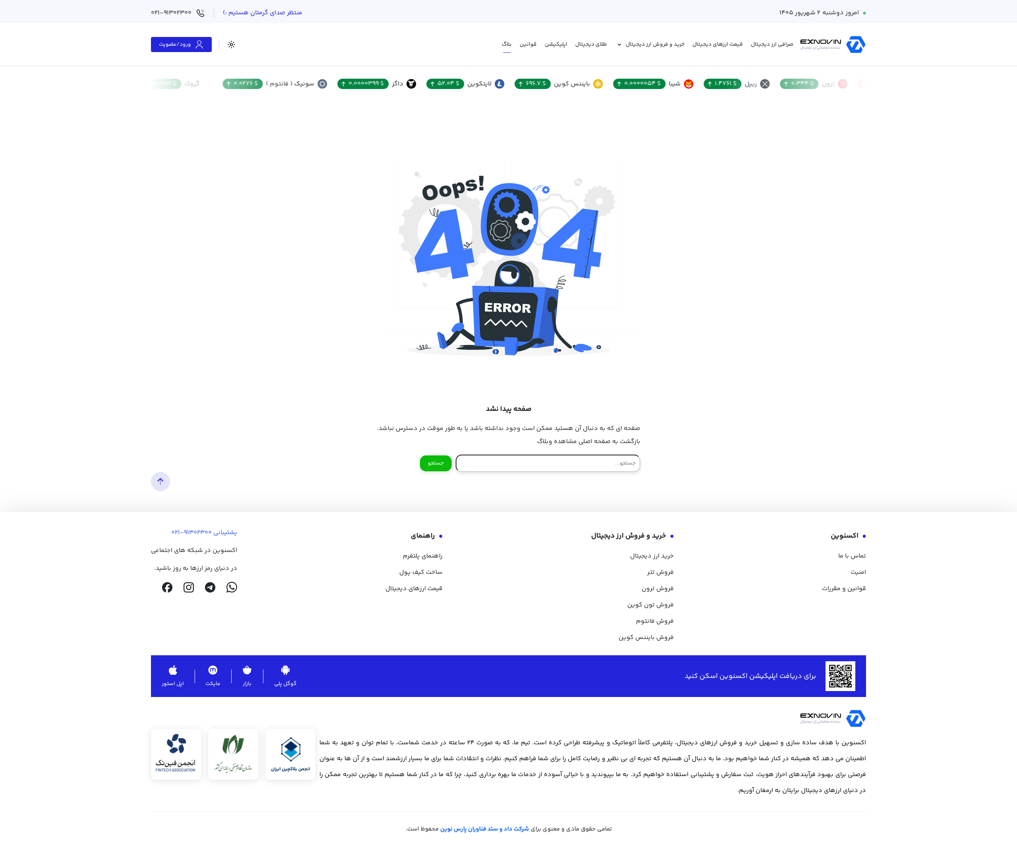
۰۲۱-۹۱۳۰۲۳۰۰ (171, 13)
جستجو (436, 463)
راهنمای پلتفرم (423, 556)
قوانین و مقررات (844, 589)
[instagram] (188, 587)
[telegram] (210, 587)
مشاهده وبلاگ (557, 442)
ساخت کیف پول (421, 572)
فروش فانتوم (655, 621)
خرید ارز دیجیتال (652, 556)
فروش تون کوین (650, 605)
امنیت (858, 572)
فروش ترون (658, 589)
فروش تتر (660, 572)
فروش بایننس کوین (646, 638)
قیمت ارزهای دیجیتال (414, 589)
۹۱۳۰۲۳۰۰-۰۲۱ (191, 533)
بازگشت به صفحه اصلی (609, 442)
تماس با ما (852, 556)
